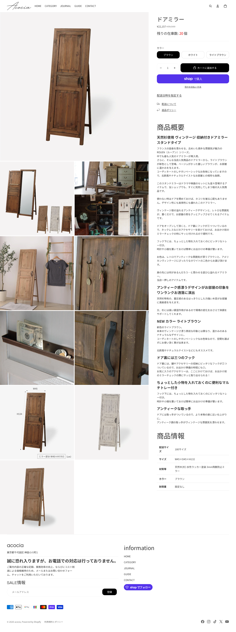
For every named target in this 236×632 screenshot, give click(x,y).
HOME (127, 556)
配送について (169, 104)
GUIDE (127, 574)
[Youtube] (227, 622)
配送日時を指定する (169, 95)
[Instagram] (209, 622)
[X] (221, 622)
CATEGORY (130, 562)
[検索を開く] (210, 6)
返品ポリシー (169, 110)
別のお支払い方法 (193, 86)
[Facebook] (203, 622)
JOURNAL (129, 568)
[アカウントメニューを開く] (217, 6)
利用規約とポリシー (53, 621)
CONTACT (129, 580)
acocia (18, 621)
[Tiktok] (215, 622)
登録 (109, 592)
